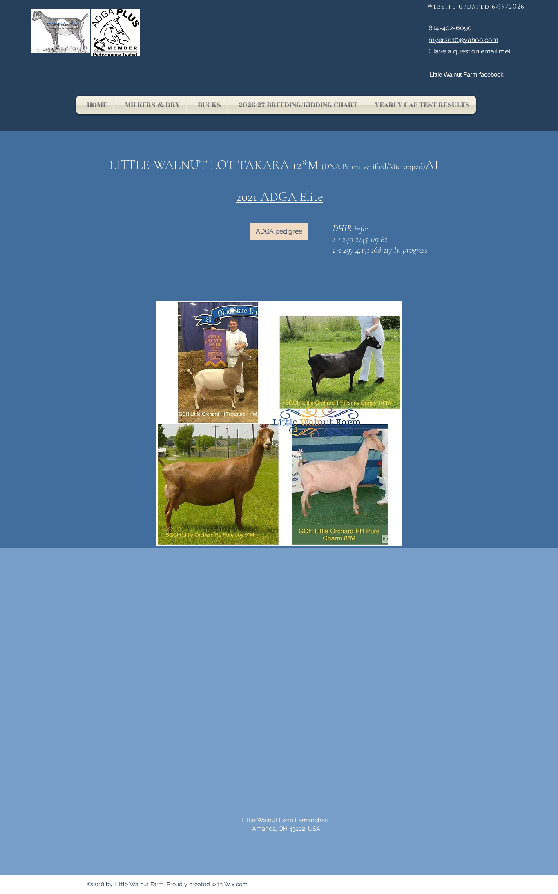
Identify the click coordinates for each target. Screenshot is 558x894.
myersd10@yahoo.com (463, 40)
